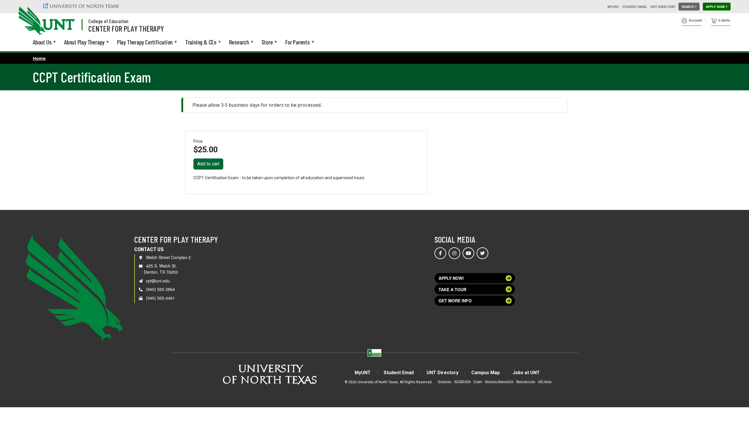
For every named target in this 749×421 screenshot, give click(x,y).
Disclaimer (444, 381)
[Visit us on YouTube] (468, 253)
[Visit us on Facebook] (440, 253)
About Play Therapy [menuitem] (84, 42)
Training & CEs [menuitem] (201, 42)
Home (39, 58)
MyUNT (613, 7)
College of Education (108, 21)
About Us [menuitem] (42, 42)
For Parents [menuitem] (297, 42)
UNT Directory (663, 7)
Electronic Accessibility (499, 381)
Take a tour (452, 289)
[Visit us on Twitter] (482, 253)
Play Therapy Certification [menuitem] (145, 42)
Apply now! (451, 278)
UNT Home (545, 381)
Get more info (455, 300)
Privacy (477, 381)
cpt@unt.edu (158, 281)
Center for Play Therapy (126, 28)
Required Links (525, 381)
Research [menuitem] (239, 42)
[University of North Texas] (82, 6)
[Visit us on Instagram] (454, 253)
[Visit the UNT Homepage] (66, 21)
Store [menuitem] (267, 42)
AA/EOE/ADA (462, 381)
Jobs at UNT (526, 372)
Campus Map (485, 372)
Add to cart (208, 164)
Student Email (634, 7)
